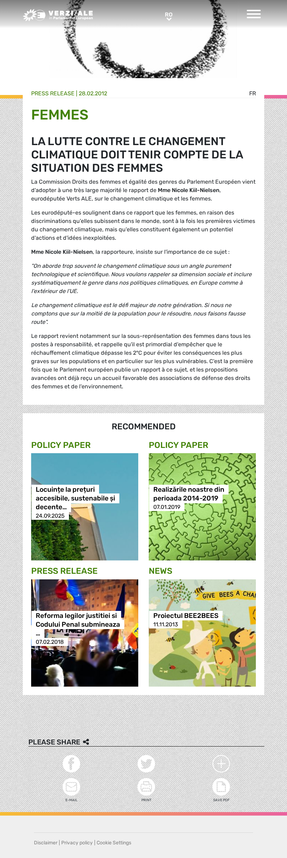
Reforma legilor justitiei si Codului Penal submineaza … (78, 624)
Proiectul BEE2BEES (185, 616)
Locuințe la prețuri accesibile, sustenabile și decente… (75, 498)
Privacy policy (77, 843)
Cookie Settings (114, 843)
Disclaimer (45, 843)
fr (252, 93)
